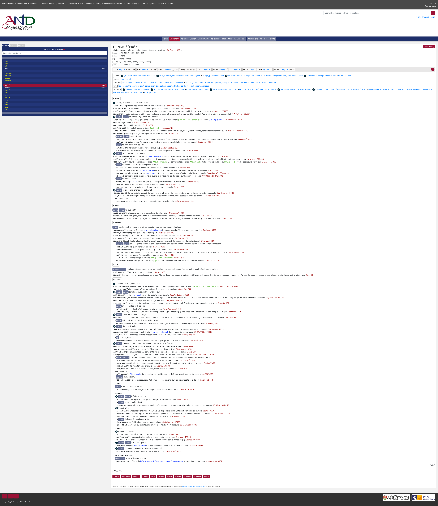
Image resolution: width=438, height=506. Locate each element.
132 (223, 303)
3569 (225, 193)
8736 (192, 150)
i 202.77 (180, 416)
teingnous (8, 100)
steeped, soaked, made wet (137, 89)
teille (6, 61)
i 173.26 (183, 437)
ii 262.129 (211, 196)
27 (188, 335)
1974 (184, 349)
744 (184, 289)
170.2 (245, 139)
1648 (174, 434)
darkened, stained (288, 89)
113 (193, 440)
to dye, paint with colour (213, 75)
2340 (166, 233)
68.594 (241, 114)
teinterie (161, 477)
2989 (160, 272)
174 (141, 122)
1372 (193, 182)
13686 (188, 425)
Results (13, 45)
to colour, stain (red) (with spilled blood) (269, 75)
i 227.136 (222, 413)
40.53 (176, 213)
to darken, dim (344, 75)
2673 (234, 312)
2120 (184, 201)
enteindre (126, 476)
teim (55, 68)
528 (182, 368)
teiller (6, 63)
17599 (171, 422)
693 (170, 255)
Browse (5, 45)
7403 (172, 309)
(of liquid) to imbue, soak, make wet (139, 75)
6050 (186, 235)
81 (179, 258)
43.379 (208, 411)
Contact (27, 502)
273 (173, 133)
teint (153, 476)
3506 (236, 252)
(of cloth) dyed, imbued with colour (169, 89)
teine (6, 92)
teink (6, 104)
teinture (178, 477)
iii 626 (173, 50)
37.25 (205, 142)
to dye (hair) (195, 75)
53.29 (197, 340)
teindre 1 (146, 70)
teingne (7, 95)
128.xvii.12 (196, 445)
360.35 (275, 298)
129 (206, 216)
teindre (55, 85)
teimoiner (8, 76)
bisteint (116, 477)
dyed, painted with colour (197, 89)
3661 (214, 461)
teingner (7, 97)
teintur (169, 477)
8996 (209, 230)
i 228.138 (256, 159)
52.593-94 (187, 389)
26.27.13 (238, 131)
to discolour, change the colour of (321, 75)
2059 (216, 329)
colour (125, 117)
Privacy (4, 502)
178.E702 (212, 176)
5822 (229, 286)
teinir (6, 102)
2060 (175, 106)
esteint (145, 477)
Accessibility (19, 502)
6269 (163, 366)
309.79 (174, 300)
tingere (122, 70)
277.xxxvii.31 (218, 173)
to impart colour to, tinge (239, 75)
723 (227, 218)
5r (213, 260)
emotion (119, 244)
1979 (187, 346)
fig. (117, 338)
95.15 (173, 451)
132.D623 (233, 120)
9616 (159, 247)
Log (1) (21, 45)
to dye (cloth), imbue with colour (173, 75)
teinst (6, 109)
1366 (179, 295)
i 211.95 (188, 108)
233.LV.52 (221, 405)
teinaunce (8, 80)
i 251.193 (220, 111)
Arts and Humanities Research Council (194, 486)
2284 (207, 241)
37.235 (207, 374)
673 (182, 238)
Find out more (430, 6)
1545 (213, 170)
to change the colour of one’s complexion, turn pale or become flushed (152, 82)
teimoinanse (9, 73)
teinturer (187, 476)
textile (119, 117)
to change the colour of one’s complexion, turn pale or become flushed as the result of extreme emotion (230, 82)
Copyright (11, 502)
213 (173, 184)
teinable (7, 78)
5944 (311, 275)
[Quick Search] (433, 13)
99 (224, 156)
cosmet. (119, 136)
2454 (206, 380)
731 (191, 352)
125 (167, 128)
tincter (206, 477)
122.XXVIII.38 (203, 332)
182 (212, 323)
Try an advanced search (425, 17)
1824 (187, 360)
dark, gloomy (150, 92)
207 (169, 148)
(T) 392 (269, 162)
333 (231, 317)
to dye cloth (126, 79)
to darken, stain (296, 75)
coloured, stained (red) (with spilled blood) (257, 89)
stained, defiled (304, 89)
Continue (432, 3)
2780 (179, 187)
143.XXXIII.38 (204, 354)
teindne (7, 83)
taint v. (252, 70)
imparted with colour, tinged (225, 89)
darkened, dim (136, 92)
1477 (209, 363)
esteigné (136, 477)
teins (6, 107)
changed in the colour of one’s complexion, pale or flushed (340, 89)
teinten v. (267, 70)
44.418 (182, 399)
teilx (6, 66)
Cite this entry (429, 47)
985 (185, 167)
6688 (181, 249)
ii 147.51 (147, 125)
